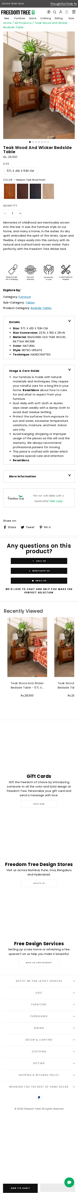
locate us (39, 883)
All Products (23, 23)
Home (32, 18)
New (6, 18)
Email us (41, 580)
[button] (57, 1188)
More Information (22, 476)
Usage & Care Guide (24, 371)
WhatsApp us (41, 570)
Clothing (45, 18)
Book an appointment (39, 963)
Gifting (59, 18)
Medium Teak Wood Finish (9, 191)
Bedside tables (41, 308)
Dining (39, 1028)
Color (24, 179)
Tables (30, 302)
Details (14, 322)
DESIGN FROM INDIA (13, 3)
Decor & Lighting (39, 1039)
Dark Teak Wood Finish (22, 191)
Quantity (10, 205)
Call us (40, 561)
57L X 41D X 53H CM (20, 171)
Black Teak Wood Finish (35, 191)
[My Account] (60, 12)
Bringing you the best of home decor (39, 1086)
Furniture (19, 18)
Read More (31, 390)
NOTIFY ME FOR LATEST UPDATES (39, 981)
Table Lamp (56, 501)
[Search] (54, 12)
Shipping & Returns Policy (39, 1075)
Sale (71, 18)
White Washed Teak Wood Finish (48, 191)
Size (6, 163)
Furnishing (39, 1016)
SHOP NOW (39, 804)
